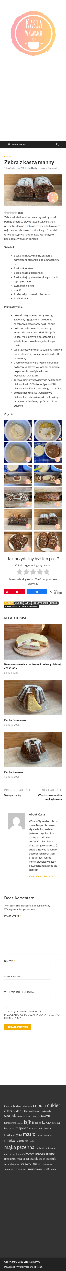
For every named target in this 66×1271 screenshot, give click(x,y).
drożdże (21, 1116)
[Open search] (57, 144)
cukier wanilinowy (30, 1111)
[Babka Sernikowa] (33, 698)
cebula (39, 1105)
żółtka (53, 1170)
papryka (40, 1153)
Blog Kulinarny (31, 1261)
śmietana (21, 1169)
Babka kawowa (14, 772)
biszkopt (8, 1106)
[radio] (19, 572)
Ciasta (7, 156)
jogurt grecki (40, 603)
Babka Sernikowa (15, 720)
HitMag (38, 1266)
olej (6, 1153)
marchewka (45, 1128)
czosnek (10, 1115)
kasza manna (12, 606)
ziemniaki (9, 1169)
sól (34, 1164)
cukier (19, 603)
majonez (22, 1128)
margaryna (13, 1134)
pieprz (50, 1153)
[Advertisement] (33, 106)
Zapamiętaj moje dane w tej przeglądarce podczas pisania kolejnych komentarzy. (32, 1014)
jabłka (20, 1123)
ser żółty (25, 1164)
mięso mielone (44, 1134)
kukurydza (9, 1128)
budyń (17, 1105)
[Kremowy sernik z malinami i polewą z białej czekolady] (33, 643)
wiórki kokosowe (45, 1164)
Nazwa (9, 961)
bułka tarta (27, 1106)
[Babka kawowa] (33, 750)
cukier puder (12, 1111)
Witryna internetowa (19, 992)
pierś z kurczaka (14, 1158)
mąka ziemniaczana (46, 1148)
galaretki (46, 1115)
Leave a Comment (48, 168)
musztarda (22, 1140)
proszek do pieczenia (41, 1158)
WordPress (23, 1266)
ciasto (28, 225)
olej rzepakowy (21, 1153)
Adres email (13, 976)
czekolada (46, 1111)
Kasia (34, 168)
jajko (38, 1122)
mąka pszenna (30, 606)
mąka (32, 1141)
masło (29, 1134)
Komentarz (12, 916)
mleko (9, 1140)
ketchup (56, 1122)
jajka (28, 603)
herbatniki (10, 1122)
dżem (28, 1116)
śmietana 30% (38, 1169)
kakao (54, 603)
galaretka (36, 1116)
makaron (33, 1128)
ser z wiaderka (11, 1164)
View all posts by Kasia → (43, 876)
